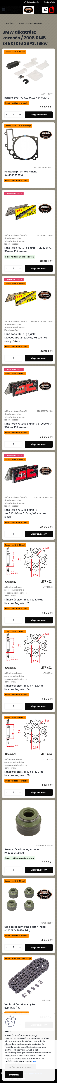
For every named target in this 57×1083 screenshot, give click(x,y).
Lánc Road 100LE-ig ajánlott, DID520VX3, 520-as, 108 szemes (28, 249)
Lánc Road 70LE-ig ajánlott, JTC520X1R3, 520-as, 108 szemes (28, 425)
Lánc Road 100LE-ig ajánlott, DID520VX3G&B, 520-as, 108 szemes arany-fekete (25, 337)
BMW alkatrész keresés (30, 23)
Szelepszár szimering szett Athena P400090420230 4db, (25, 928)
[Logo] (28, 10)
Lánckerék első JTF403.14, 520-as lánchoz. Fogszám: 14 (23, 687)
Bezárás (14, 1074)
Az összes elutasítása (20, 1067)
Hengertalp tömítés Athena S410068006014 (20, 173)
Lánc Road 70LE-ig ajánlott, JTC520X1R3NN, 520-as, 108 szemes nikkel (25, 513)
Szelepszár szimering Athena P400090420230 (21, 851)
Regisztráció (49, 2)
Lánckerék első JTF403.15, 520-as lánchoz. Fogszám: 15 (23, 773)
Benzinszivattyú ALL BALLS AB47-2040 (26, 97)
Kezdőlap (9, 23)
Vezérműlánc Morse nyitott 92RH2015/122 (20, 1006)
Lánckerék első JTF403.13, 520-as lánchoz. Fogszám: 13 (23, 601)
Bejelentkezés (33, 2)
